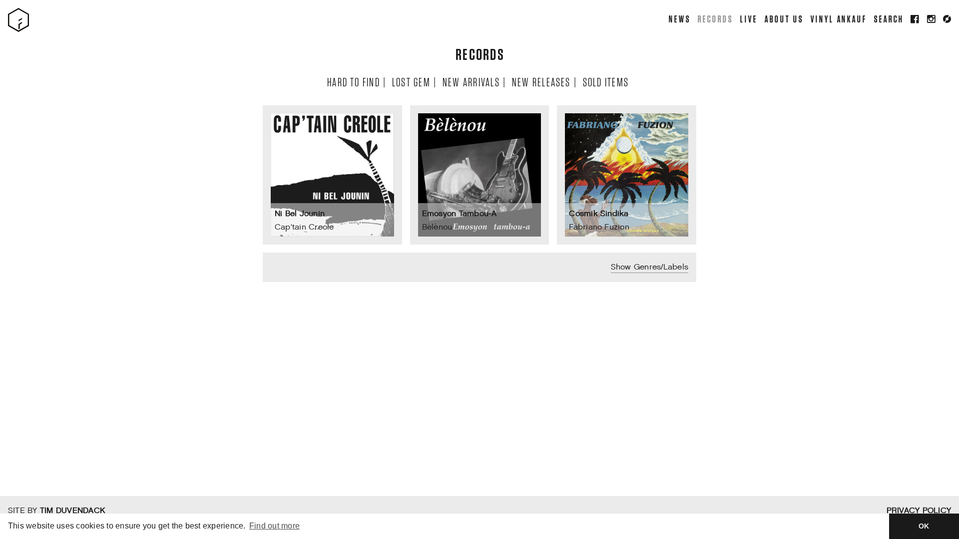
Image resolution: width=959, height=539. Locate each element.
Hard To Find (353, 81)
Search (889, 18)
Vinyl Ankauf (838, 18)
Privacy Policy (919, 511)
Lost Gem (411, 81)
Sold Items (605, 81)
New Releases (540, 81)
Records (714, 18)
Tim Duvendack (72, 511)
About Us (783, 18)
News (679, 18)
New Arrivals (470, 81)
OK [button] (924, 526)
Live (748, 18)
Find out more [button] (274, 526)
